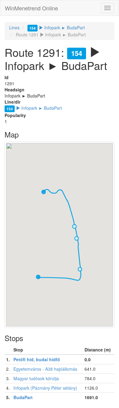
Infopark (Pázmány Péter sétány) (45, 388)
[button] (44, 192)
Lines (14, 27)
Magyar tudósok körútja (36, 378)
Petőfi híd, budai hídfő (36, 359)
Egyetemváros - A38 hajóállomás (45, 369)
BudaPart (23, 397)
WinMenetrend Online (31, 8)
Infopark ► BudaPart (57, 27)
